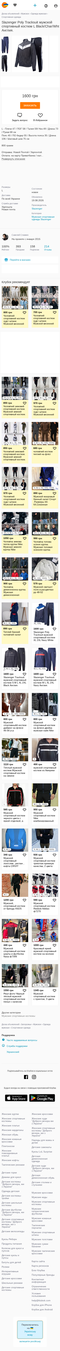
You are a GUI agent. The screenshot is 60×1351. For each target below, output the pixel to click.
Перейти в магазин (20, 259)
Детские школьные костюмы (12, 1204)
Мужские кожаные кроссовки (41, 1219)
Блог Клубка (38, 1270)
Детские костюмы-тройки (12, 1197)
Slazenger (37, 208)
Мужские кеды (39, 1197)
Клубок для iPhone (42, 1305)
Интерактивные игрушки (10, 1272)
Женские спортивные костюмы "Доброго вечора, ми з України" (43, 1132)
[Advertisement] (30, 82)
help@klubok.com (41, 1300)
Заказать (30, 105)
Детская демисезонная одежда (40, 1159)
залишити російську (30, 1341)
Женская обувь (10, 1134)
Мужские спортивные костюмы (18, 1016)
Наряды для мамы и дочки (43, 1141)
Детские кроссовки (12, 1278)
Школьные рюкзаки (12, 1283)
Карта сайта (38, 1261)
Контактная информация (39, 1280)
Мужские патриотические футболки (40, 1211)
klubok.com (5, 5)
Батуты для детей (11, 1262)
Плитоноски (8, 1146)
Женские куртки (10, 1114)
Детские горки (9, 1172)
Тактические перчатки (38, 1226)
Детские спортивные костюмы (13, 1288)
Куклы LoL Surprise (42, 1151)
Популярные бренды (43, 1274)
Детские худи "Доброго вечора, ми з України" (43, 1168)
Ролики (5, 1266)
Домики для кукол (11, 1177)
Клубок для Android (42, 1309)
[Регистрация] (46, 6)
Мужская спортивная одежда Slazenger (43, 218)
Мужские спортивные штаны (43, 1233)
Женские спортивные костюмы (13, 1119)
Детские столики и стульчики (42, 1183)
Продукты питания (12, 1243)
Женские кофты (10, 1160)
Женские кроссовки (42, 1114)
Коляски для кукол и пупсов (13, 1249)
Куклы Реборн (9, 1239)
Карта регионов (40, 1265)
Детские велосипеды (13, 1231)
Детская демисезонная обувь (43, 1176)
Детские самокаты (42, 1147)
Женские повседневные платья (10, 1153)
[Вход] (56, 6)
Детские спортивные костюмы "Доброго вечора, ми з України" (13, 1223)
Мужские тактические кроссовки (43, 1252)
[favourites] (15, 5)
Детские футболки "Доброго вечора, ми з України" (13, 1212)
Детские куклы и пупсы (10, 1256)
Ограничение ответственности (41, 1287)
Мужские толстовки (42, 1239)
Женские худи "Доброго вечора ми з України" (43, 1121)
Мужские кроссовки (42, 1192)
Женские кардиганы (13, 1130)
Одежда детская (11, 1191)
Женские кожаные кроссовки (12, 1140)
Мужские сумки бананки (40, 1245)
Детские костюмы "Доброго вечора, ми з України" (13, 1184)
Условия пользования (39, 1294)
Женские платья (11, 1125)
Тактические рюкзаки (13, 1164)
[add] (35, 5)
